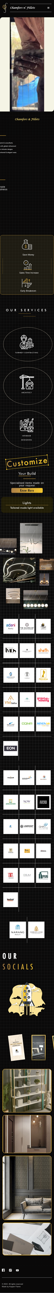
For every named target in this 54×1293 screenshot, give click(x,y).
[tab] (27, 505)
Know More (26, 194)
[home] (5, 8)
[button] (48, 8)
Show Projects (27, 157)
